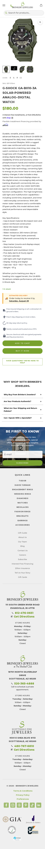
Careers (22, 555)
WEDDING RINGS (22, 494)
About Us (22, 537)
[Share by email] (21, 78)
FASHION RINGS (22, 511)
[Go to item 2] (14, 68)
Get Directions (24, 616)
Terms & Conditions (22, 791)
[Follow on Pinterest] (25, 805)
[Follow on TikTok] (32, 805)
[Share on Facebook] (10, 78)
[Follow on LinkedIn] (38, 805)
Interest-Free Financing (22, 564)
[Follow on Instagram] (12, 805)
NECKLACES (22, 507)
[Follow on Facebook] (6, 805)
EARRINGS (23, 520)
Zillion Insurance (22, 568)
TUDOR (22, 481)
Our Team (22, 542)
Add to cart (22, 343)
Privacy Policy (23, 795)
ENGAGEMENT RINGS (22, 489)
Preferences (23, 799)
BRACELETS (22, 516)
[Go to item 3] (22, 69)
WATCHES (22, 503)
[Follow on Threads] (19, 805)
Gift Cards (22, 577)
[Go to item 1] (6, 69)
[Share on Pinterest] (17, 78)
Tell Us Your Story (22, 573)
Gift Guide (22, 533)
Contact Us (23, 550)
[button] (24, 12)
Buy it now (22, 351)
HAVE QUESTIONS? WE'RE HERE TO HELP (22, 362)
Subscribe (22, 463)
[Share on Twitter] (14, 78)
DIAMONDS (22, 498)
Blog (22, 546)
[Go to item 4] (30, 69)
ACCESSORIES (22, 525)
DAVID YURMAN (22, 485)
